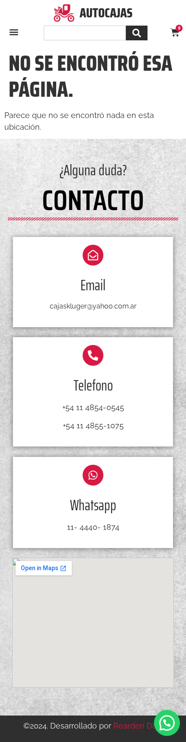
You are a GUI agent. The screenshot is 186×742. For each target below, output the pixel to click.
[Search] (137, 33)
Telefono (93, 385)
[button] (13, 32)
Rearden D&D (138, 725)
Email (93, 285)
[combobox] (85, 33)
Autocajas (106, 13)
